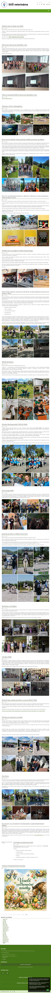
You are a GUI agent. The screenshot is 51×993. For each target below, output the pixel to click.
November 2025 (6, 928)
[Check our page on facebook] (3, 973)
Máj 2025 (4, 934)
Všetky (4, 942)
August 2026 (5, 919)
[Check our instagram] (7, 973)
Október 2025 (5, 929)
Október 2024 (5, 940)
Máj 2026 (4, 922)
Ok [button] (47, 990)
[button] (41, 4)
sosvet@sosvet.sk (5, 952)
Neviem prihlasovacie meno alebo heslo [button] (25, 967)
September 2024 (6, 941)
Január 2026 (5, 926)
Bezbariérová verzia (5, 991)
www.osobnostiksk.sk (39, 835)
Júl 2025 (4, 932)
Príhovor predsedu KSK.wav (7, 98)
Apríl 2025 (4, 935)
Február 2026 (5, 925)
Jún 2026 (4, 921)
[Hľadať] (49, 2)
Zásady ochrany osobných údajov (25, 983)
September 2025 (6, 930)
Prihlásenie (48, 4)
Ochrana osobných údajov (25, 977)
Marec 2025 (5, 936)
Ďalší (26, 914)
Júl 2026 (4, 920)
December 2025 (6, 927)
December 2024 (6, 938)
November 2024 (6, 939)
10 (23, 914)
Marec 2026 (5, 924)
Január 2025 (5, 937)
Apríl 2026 (4, 923)
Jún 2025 (4, 933)
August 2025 (5, 931)
